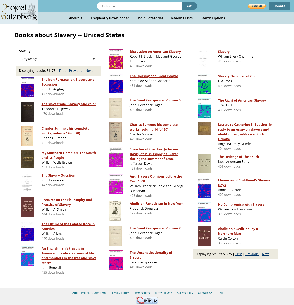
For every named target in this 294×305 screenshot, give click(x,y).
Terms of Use (163, 293)
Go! (189, 6)
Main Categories (150, 18)
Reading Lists (182, 18)
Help (220, 293)
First (62, 70)
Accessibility (185, 293)
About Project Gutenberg (89, 293)
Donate (279, 6)
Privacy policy (120, 293)
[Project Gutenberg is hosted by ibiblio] (147, 302)
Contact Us (205, 293)
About (76, 18)
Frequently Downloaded (110, 18)
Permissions (142, 293)
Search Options (213, 18)
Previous (75, 70)
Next (89, 70)
